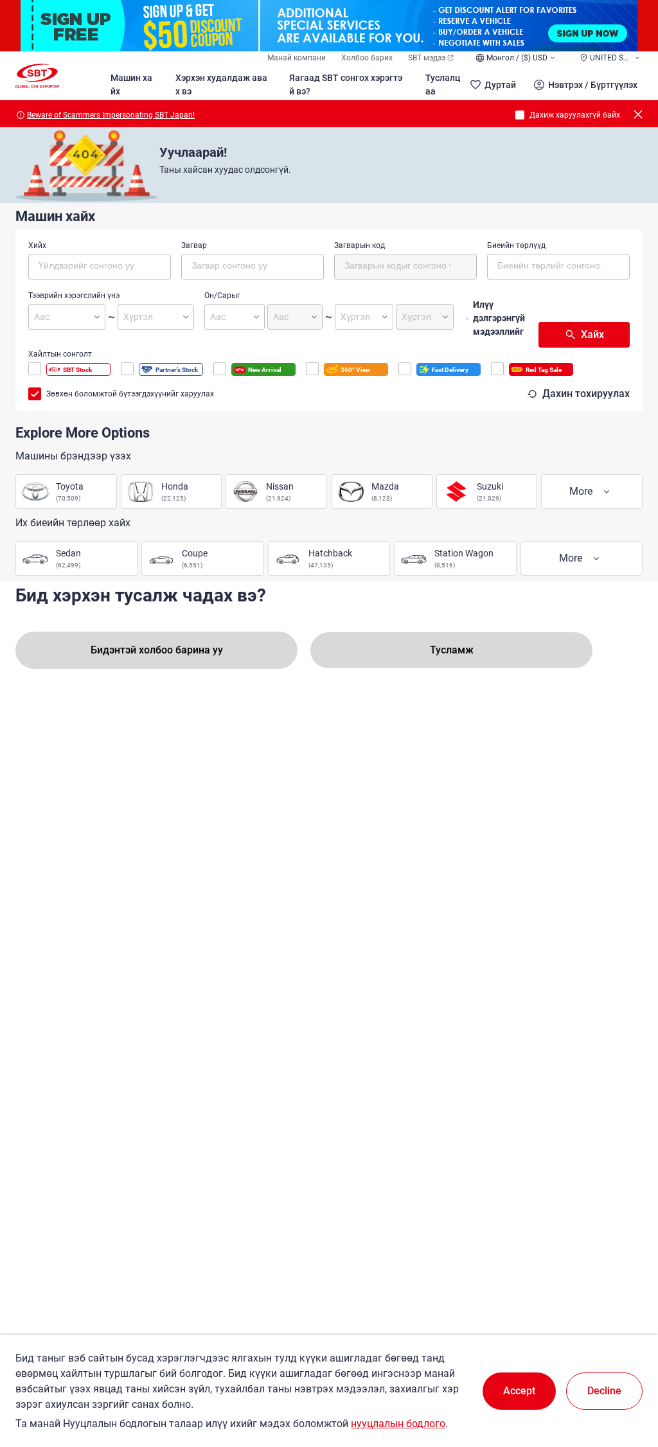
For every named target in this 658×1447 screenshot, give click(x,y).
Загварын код (359, 245)
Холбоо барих (367, 57)
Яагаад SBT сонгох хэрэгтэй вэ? (345, 84)
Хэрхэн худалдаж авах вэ (221, 84)
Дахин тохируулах (586, 393)
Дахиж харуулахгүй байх (574, 115)
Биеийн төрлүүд (516, 245)
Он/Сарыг (222, 295)
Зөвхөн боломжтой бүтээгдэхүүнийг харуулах (130, 393)
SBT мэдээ (426, 57)
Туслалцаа (442, 84)
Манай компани (296, 57)
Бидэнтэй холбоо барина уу (157, 650)
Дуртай (500, 85)
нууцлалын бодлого (398, 1423)
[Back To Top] (626, 1381)
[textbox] (93, 265)
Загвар (194, 245)
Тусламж (452, 650)
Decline (604, 1391)
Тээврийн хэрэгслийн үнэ (74, 295)
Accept (519, 1391)
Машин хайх (131, 84)
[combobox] (99, 267)
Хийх (37, 245)
